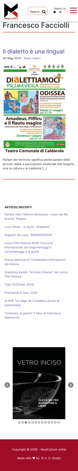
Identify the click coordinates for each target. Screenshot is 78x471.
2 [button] (23, 422)
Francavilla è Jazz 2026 (21, 292)
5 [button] (32, 422)
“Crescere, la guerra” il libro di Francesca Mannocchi (33, 315)
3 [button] (26, 422)
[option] (39, 383)
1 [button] (19, 422)
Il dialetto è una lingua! (34, 51)
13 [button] (59, 422)
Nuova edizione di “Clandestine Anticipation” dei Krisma (35, 262)
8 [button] (42, 422)
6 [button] (36, 422)
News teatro (32, 58)
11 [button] (52, 422)
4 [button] (29, 422)
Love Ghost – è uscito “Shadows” (27, 227)
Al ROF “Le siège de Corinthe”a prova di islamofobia (32, 303)
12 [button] (55, 422)
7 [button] (39, 422)
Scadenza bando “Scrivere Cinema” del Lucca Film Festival (36, 274)
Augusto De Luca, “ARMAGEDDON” (28, 235)
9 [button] (45, 422)
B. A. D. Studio (51, 458)
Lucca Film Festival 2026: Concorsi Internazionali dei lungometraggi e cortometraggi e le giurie (29, 247)
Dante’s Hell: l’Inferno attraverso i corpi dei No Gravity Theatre (36, 216)
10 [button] (49, 422)
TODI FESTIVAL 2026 (19, 284)
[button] (7, 385)
